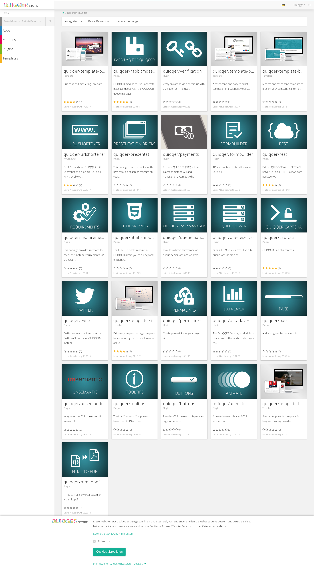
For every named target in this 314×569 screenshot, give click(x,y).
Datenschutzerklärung (105, 533)
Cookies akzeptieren (109, 551)
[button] (301, 4)
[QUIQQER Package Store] (63, 12)
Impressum (126, 533)
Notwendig (104, 541)
